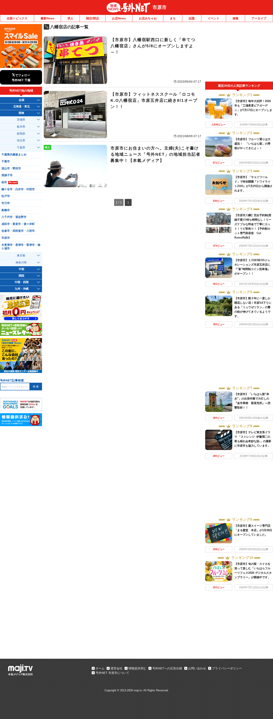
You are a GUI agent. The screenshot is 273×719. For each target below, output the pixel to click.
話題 (192, 18)
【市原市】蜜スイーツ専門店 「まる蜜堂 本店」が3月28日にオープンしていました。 (253, 530)
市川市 (5, 203)
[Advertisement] (239, 52)
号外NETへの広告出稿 (167, 668)
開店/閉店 (92, 18)
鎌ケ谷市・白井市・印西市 (18, 189)
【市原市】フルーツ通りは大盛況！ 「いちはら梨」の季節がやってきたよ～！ (252, 144)
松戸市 (5, 196)
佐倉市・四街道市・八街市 (18, 230)
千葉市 (5, 161)
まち (173, 18)
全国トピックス (17, 18)
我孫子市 (7, 175)
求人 (70, 18)
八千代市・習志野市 (13, 217)
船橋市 (5, 210)
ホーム (100, 668)
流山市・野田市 (11, 168)
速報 (235, 18)
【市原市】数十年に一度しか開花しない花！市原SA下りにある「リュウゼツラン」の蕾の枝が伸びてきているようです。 (253, 307)
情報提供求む (137, 668)
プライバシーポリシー (227, 668)
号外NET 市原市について (112, 672)
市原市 (159, 7)
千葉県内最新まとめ (13, 154)
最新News (47, 18)
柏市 (9, 182)
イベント (213, 18)
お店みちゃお (148, 18)
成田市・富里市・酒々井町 (18, 224)
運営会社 (116, 668)
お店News (119, 18)
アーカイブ (258, 18)
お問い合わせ (197, 668)
